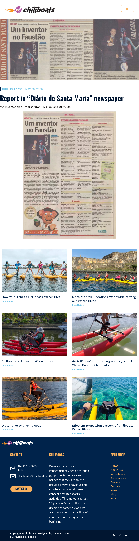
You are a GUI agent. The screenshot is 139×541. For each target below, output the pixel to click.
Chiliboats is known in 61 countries (27, 361)
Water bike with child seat (21, 425)
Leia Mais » (7, 301)
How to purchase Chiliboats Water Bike (31, 297)
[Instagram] (113, 535)
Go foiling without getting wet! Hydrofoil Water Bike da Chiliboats (102, 363)
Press (18, 89)
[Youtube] (126, 535)
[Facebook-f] (120, 535)
